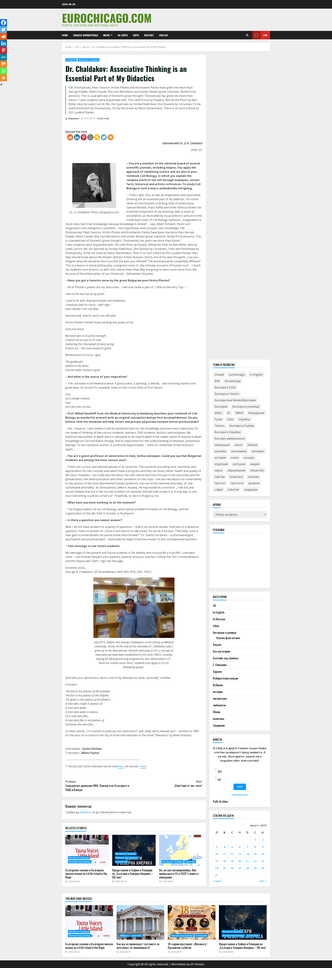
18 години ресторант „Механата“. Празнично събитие (191, 922)
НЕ (219, 780)
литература (220, 698)
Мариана (73, 118)
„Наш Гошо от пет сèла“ (188, 783)
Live (265, 35)
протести (237, 483)
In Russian (219, 619)
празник (253, 477)
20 (239, 861)
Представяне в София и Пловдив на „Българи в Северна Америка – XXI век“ (134, 850)
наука (218, 470)
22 (255, 861)
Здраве (217, 671)
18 (224, 861)
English (163, 35)
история (220, 457)
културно (239, 464)
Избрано (218, 685)
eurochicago (237, 375)
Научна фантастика (228, 638)
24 (216, 868)
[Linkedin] (77, 137)
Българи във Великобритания (235, 400)
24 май (219, 375)
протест (220, 483)
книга (234, 457)
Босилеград (233, 381)
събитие (233, 489)
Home (65, 35)
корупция (221, 464)
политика (190, 862)
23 (262, 861)
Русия (218, 419)
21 (247, 861)
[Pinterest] (84, 137)
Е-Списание (121, 862)
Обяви (216, 712)
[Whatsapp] (3, 70)
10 (216, 854)
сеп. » (263, 881)
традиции (250, 489)
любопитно (219, 705)
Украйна (244, 419)
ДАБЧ (218, 413)
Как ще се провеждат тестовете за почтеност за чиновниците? (140, 922)
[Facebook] (3, 22)
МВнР (239, 413)
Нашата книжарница (85, 35)
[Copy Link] (97, 137)
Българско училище (245, 406)
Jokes (216, 626)
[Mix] (3, 64)
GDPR (136, 35)
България (221, 406)
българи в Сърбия (241, 426)
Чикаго (219, 426)
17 (216, 861)
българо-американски (230, 438)
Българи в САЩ (225, 387)
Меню (106, 35)
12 (232, 854)
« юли (217, 881)
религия (253, 483)
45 (214, 606)
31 (216, 875)
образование (236, 470)
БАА (217, 381)
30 (262, 868)
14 (247, 854)
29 (255, 868)
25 (224, 868)
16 (262, 854)
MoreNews (179, 964)
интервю (258, 451)
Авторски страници (88, 60)
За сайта (123, 35)
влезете (85, 812)
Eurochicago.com (107, 17)
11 (224, 854)
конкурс (248, 457)
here (120, 766)
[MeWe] (3, 57)
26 (232, 868)
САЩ (230, 419)
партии (220, 477)
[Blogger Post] (90, 137)
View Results (240, 795)
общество (257, 470)
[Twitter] (104, 137)
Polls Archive (220, 801)
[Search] (247, 35)
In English (71, 60)
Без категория (221, 651)
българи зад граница (79, 862)
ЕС (228, 413)
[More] (111, 137)
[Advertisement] (239, 562)
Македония (256, 413)
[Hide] (1, 84)
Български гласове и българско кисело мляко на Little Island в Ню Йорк (87, 850)
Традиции (219, 725)
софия (219, 489)
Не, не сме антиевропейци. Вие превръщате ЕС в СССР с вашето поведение (180, 850)
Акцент (217, 645)
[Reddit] (70, 137)
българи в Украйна (228, 432)
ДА (220, 771)
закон (238, 445)
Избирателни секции (225, 678)
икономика (239, 451)
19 (232, 861)
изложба (220, 451)
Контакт (149, 35)
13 (239, 854)
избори (252, 445)
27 (239, 868)
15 (255, 854)
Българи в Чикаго (227, 394)
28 (247, 868)
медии (254, 464)
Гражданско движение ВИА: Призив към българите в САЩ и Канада (97, 785)
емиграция (222, 445)
